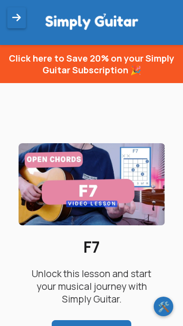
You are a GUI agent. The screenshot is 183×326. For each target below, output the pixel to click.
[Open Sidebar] (16, 17)
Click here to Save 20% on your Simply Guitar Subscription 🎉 (91, 64)
